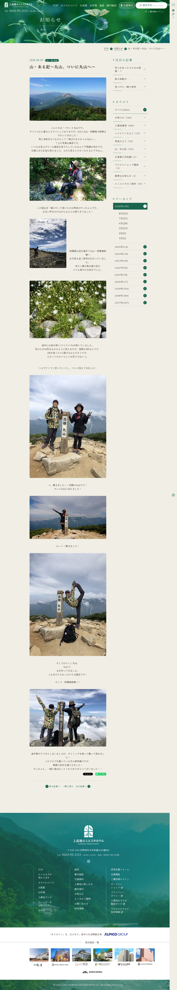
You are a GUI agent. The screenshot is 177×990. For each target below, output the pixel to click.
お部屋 (83, 5)
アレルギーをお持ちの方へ (45, 903)
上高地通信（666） (125, 125)
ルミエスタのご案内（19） (129, 183)
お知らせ (79, 893)
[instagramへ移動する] (88, 861)
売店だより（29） (124, 141)
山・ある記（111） (125, 149)
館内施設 (111, 5)
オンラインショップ (116, 885)
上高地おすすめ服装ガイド (119, 902)
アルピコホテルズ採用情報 (120, 910)
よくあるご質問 (83, 898)
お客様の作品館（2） (126, 156)
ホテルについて (69, 5)
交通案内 (128, 5)
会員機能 (115, 874)
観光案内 (79, 889)
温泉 (102, 5)
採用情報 (79, 908)
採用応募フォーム (120, 869)
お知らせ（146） (124, 117)
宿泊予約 (153, 5)
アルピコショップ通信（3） (127, 166)
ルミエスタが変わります (45, 876)
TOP (55, 5)
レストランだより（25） (128, 133)
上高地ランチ (45, 897)
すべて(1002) (122, 109)
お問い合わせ (81, 903)
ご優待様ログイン (156, 11)
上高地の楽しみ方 (84, 884)
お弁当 (41, 910)
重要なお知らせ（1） (126, 175)
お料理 (93, 5)
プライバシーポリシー (118, 894)
